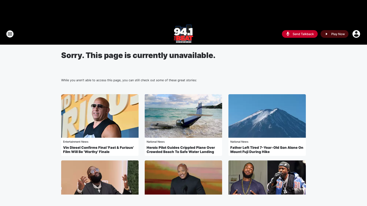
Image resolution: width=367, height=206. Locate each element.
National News (156, 141)
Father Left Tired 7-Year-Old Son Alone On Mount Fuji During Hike (266, 150)
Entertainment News (76, 141)
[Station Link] (183, 34)
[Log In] (356, 34)
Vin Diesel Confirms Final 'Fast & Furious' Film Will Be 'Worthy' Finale (98, 150)
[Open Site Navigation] (10, 34)
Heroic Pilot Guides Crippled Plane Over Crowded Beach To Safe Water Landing (181, 150)
